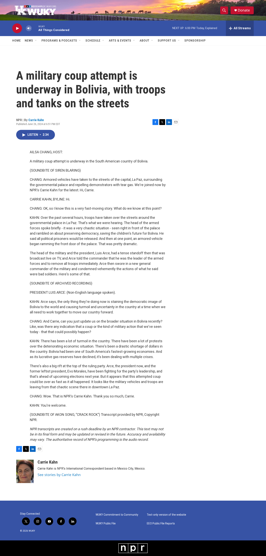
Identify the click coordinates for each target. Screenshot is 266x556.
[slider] (35, 28)
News (29, 40)
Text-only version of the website (166, 514)
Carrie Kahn (36, 120)
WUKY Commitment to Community (117, 514)
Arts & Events (120, 40)
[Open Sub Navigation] (36, 40)
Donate (244, 10)
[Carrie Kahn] (25, 471)
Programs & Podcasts (59, 40)
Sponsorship (195, 40)
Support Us (167, 40)
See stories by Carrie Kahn (59, 474)
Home (16, 40)
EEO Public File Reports (161, 523)
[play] (17, 28)
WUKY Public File (106, 523)
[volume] (29, 28)
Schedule (92, 40)
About (144, 40)
